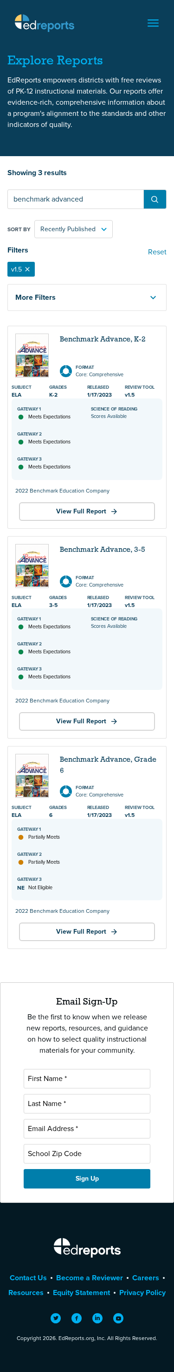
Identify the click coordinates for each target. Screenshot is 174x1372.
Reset (157, 252)
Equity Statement (81, 1292)
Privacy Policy (142, 1292)
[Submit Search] (154, 199)
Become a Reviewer (89, 1277)
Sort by (19, 229)
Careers (145, 1277)
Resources (26, 1292)
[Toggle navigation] (153, 23)
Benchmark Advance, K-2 (103, 339)
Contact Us (28, 1277)
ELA (16, 395)
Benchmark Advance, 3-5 (102, 550)
